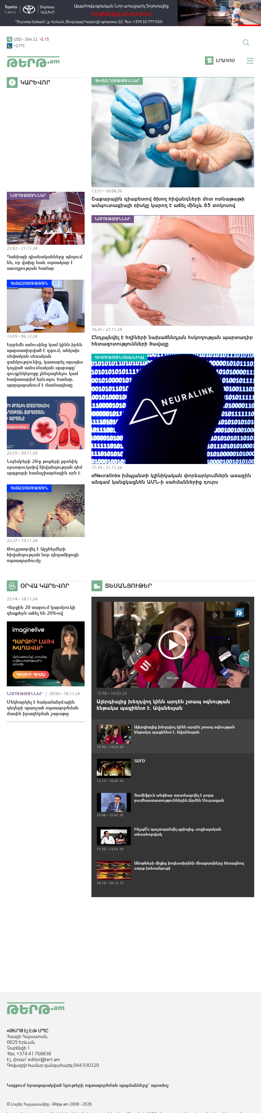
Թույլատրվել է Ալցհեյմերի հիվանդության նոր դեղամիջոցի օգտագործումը (43, 554)
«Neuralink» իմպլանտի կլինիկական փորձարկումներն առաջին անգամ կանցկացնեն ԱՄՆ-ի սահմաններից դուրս (171, 478)
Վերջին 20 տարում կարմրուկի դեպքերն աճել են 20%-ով (41, 610)
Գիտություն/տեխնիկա (119, 357)
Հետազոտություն (29, 283)
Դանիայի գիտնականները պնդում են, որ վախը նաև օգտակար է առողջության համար (44, 262)
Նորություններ (28, 195)
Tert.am (33, 61)
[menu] (250, 61)
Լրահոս (225, 60)
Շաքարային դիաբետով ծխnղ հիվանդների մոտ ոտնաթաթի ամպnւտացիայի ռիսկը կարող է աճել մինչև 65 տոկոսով (168, 202)
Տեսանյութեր (128, 585)
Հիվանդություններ (117, 80)
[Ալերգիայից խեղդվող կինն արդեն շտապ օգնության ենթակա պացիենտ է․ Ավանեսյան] (173, 645)
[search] (246, 42)
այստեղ (159, 1085)
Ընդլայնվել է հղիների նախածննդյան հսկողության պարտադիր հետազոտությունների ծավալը (172, 340)
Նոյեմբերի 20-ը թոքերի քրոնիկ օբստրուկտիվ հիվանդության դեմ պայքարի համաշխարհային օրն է (44, 467)
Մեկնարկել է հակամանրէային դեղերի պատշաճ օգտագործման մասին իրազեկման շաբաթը (43, 707)
